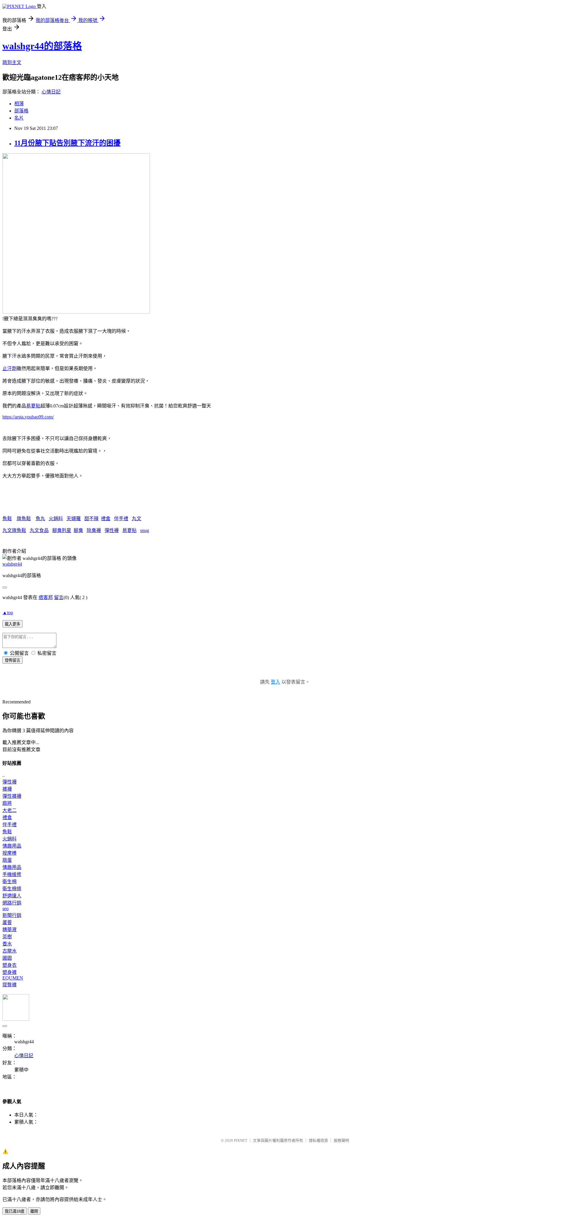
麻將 (7, 803)
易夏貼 (33, 405)
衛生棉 (9, 881)
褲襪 (7, 789)
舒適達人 (11, 895)
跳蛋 (7, 860)
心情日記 (51, 91)
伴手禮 (121, 518)
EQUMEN (12, 977)
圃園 (7, 958)
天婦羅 (73, 518)
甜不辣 (91, 518)
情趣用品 (11, 845)
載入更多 (12, 624)
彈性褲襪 (11, 796)
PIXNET (240, 1140)
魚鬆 (7, 518)
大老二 (9, 810)
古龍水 (9, 950)
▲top (7, 612)
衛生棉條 (11, 888)
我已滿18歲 (14, 1211)
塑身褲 (9, 972)
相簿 (19, 103)
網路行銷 (11, 902)
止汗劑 (9, 368)
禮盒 (105, 518)
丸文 (136, 518)
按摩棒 (9, 853)
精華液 (9, 929)
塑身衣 (9, 965)
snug (144, 530)
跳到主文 (11, 62)
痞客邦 (46, 597)
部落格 (21, 110)
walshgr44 (12, 563)
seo (5, 908)
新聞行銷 (11, 915)
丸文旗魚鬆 (14, 530)
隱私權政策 (318, 1140)
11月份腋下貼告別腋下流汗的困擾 (67, 143)
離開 (34, 1211)
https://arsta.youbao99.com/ (28, 416)
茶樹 (7, 936)
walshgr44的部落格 (42, 46)
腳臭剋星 (61, 530)
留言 (59, 597)
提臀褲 (9, 984)
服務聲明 (341, 1140)
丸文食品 (39, 530)
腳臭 (78, 530)
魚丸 (40, 518)
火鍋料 (56, 518)
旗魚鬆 (24, 518)
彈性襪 (111, 530)
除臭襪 (94, 530)
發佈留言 (12, 660)
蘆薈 (7, 922)
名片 (19, 117)
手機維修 (11, 874)
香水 (7, 943)
